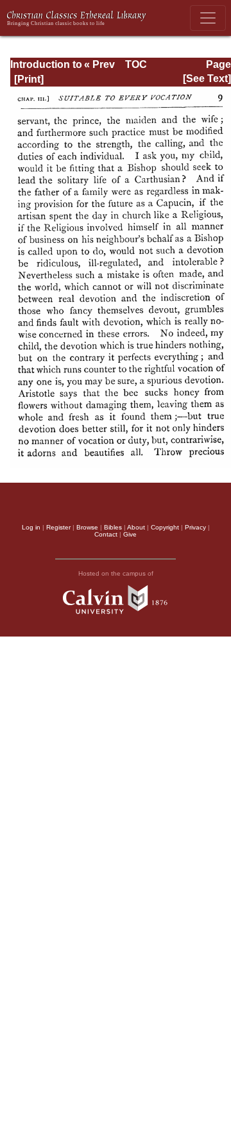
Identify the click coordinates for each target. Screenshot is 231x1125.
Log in (31, 527)
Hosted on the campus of (115, 573)
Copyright (165, 527)
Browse (87, 527)
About (136, 527)
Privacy (195, 527)
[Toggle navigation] (208, 18)
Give (130, 534)
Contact (105, 534)
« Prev (99, 64)
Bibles (113, 527)
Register (58, 527)
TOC (136, 64)
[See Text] (207, 78)
